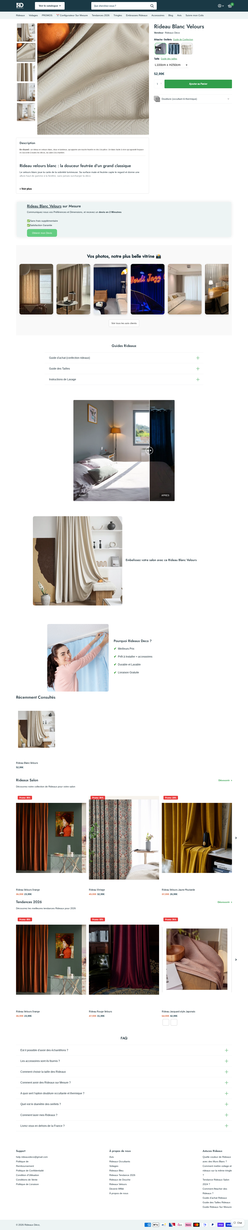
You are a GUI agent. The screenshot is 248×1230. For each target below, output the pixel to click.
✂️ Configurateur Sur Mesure (72, 15)
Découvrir (224, 780)
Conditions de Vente (26, 1179)
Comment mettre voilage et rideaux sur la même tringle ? (217, 1170)
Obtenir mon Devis (42, 233)
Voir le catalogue (49, 5)
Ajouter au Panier (198, 83)
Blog (170, 15)
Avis (179, 15)
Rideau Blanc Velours (27, 762)
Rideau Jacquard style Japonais (178, 1011)
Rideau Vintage (97, 889)
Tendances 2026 (100, 15)
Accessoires (157, 15)
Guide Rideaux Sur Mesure (217, 1207)
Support (20, 1151)
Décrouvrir (224, 902)
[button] (26, 32)
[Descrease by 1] (162, 87)
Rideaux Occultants (119, 1161)
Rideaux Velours (118, 1184)
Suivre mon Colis (195, 15)
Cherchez (152, 6)
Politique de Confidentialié (30, 1170)
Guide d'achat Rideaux (215, 1197)
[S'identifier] (221, 6)
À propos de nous (120, 1151)
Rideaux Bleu (116, 1170)
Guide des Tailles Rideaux (216, 1202)
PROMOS (47, 15)
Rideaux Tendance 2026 (122, 1175)
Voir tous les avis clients (124, 323)
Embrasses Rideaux (136, 15)
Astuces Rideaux (212, 1151)
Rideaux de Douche (119, 1179)
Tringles (118, 15)
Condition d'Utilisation (27, 1175)
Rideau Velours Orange (28, 889)
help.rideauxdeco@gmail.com (32, 1157)
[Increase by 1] (162, 81)
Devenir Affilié (116, 1188)
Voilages (33, 15)
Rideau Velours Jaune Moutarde (178, 889)
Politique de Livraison (27, 1184)
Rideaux (20, 15)
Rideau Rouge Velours (100, 1011)
